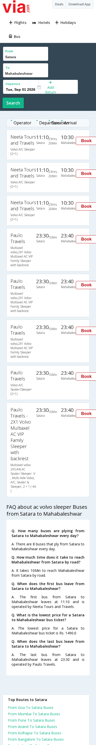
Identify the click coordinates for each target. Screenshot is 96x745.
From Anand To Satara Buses (32, 726)
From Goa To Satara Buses (31, 707)
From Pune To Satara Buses (31, 720)
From (9, 51)
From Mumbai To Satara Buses (34, 713)
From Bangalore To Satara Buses (36, 739)
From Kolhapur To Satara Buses (34, 733)
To (7, 68)
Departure (13, 84)
